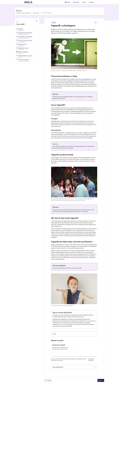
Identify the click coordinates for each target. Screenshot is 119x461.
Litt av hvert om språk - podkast (25, 40)
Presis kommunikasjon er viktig (64, 76)
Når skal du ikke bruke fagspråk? (65, 218)
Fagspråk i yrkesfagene (23, 51)
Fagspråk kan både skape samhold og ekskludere (72, 241)
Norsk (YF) (19, 10)
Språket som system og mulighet (23, 12)
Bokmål (68, 2)
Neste (99, 380)
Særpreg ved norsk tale (23, 48)
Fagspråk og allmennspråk (62, 154)
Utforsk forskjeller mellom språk (25, 55)
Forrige (49, 380)
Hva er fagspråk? (58, 105)
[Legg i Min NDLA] (95, 22)
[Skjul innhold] (36, 21)
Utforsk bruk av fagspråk (23, 59)
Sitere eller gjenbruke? (58, 367)
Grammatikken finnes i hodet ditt (25, 36)
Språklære (20, 28)
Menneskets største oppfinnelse (25, 32)
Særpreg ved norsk (22, 44)
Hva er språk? (36, 12)
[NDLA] (28, 2)
